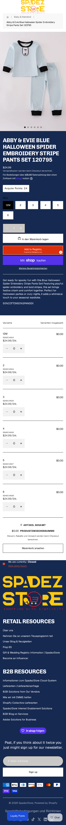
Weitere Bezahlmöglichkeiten (33, 268)
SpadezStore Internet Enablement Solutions (27, 708)
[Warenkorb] (62, 7)
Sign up (33, 772)
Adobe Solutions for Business (19, 719)
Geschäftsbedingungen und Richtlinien (33, 811)
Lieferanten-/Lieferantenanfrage (21, 686)
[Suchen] (11, 7)
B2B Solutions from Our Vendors (21, 691)
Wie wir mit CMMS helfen (17, 697)
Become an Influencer (15, 658)
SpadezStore (26, 803)
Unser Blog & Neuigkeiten (17, 641)
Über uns (8, 630)
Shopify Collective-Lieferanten (20, 702)
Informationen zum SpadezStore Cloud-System (29, 680)
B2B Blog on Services (15, 713)
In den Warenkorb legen (35, 239)
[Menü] (4, 7)
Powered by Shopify (45, 803)
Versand (32, 536)
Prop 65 (7, 647)
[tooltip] (60, 252)
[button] (33, 250)
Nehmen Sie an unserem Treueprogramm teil (28, 636)
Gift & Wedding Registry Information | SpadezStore (31, 652)
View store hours (17, 565)
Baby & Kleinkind (22, 16)
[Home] (7, 17)
